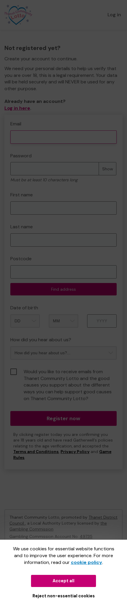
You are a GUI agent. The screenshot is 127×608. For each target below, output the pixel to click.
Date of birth (24, 308)
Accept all (63, 580)
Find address (63, 289)
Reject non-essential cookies (63, 596)
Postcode (21, 259)
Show (107, 169)
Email (15, 124)
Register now (63, 418)
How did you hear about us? (40, 340)
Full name (10, 118)
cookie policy (86, 562)
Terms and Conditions (36, 451)
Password (21, 156)
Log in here (17, 108)
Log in (114, 15)
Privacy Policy (75, 451)
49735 (86, 536)
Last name (21, 227)
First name (21, 195)
